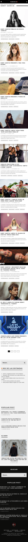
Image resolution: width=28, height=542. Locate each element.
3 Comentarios (5, 414)
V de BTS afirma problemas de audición (11, 381)
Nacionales (10, 175)
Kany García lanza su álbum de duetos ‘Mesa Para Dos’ (13, 234)
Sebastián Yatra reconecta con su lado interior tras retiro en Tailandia (14, 459)
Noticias (17, 72)
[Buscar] (26, 1)
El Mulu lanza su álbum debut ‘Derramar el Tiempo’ (13, 303)
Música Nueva (11, 72)
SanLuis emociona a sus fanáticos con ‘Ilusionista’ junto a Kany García (14, 166)
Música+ (23, 530)
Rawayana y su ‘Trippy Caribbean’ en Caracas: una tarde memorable (13, 412)
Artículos (15, 530)
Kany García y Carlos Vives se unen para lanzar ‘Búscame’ (12, 200)
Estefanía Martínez (5, 168)
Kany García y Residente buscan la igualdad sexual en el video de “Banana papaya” (13, 268)
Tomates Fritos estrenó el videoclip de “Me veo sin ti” (11, 419)
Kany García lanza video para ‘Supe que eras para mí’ (12, 131)
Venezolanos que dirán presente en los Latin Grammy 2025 (14, 337)
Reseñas (9, 531)
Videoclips (22, 72)
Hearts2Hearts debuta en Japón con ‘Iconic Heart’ (13, 382)
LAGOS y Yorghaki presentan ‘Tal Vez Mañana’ (13, 373)
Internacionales (4, 72)
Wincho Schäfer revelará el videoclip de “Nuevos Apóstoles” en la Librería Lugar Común (13, 516)
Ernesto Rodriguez (5, 271)
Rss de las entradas (12, 368)
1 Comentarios (5, 421)
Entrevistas (18, 531)
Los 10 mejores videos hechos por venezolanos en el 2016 (13, 426)
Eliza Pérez (3, 32)
